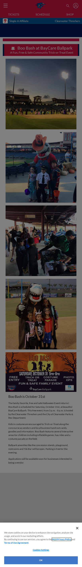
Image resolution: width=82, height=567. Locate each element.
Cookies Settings (41, 550)
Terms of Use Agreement (16, 542)
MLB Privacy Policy (61, 539)
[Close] (77, 528)
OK (41, 560)
